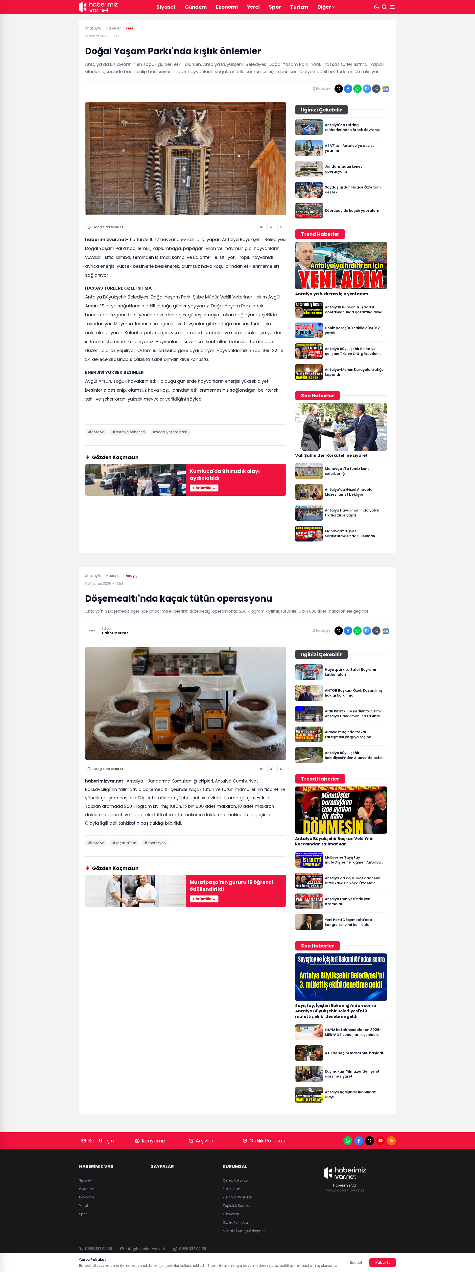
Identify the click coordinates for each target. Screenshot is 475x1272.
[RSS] (391, 1140)
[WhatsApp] (347, 1140)
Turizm (299, 6)
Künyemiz (153, 1140)
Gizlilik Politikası (267, 1140)
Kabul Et (382, 1262)
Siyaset (166, 6)
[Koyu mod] (377, 7)
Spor (275, 6)
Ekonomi (227, 6)
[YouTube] (380, 1140)
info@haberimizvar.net (145, 1248)
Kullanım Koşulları (237, 1197)
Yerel (253, 6)
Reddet (356, 1262)
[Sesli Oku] (262, 227)
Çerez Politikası (235, 1180)
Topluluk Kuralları (237, 1205)
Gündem (196, 6)
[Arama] (384, 7)
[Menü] (392, 7)
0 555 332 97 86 (98, 1248)
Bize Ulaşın (101, 1140)
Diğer (324, 6)
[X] (369, 1140)
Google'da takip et (107, 227)
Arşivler (205, 1140)
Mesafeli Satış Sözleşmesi (244, 1230)
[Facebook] (358, 1140)
